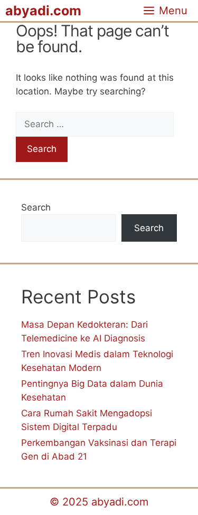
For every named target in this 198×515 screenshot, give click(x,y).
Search (36, 207)
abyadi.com (43, 10)
